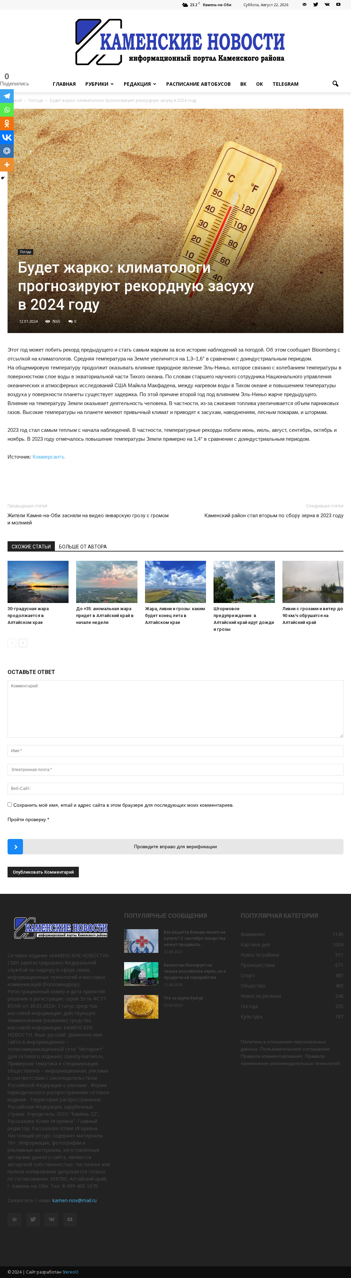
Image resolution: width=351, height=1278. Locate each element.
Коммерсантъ (48, 457)
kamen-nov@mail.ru (74, 1200)
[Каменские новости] (175, 43)
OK (259, 84)
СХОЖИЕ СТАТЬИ (31, 546)
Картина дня (255, 944)
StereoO (70, 1272)
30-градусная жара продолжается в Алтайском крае (28, 615)
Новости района (260, 954)
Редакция (137, 84)
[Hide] (2, 178)
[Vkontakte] (7, 137)
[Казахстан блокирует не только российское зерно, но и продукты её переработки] (141, 974)
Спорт (248, 975)
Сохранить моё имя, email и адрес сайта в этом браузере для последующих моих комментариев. (123, 805)
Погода (25, 251)
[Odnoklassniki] (7, 123)
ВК (243, 84)
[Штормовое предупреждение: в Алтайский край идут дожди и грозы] (244, 582)
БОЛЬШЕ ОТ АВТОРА (83, 546)
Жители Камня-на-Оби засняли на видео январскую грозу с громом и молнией (88, 519)
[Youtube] (338, 5)
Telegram (286, 84)
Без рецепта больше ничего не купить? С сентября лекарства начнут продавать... (195, 938)
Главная (64, 84)
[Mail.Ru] (7, 151)
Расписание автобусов (198, 84)
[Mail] (304, 5)
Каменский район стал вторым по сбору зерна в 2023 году (273, 515)
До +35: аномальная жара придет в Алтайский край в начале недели (105, 615)
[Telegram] (7, 96)
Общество (253, 985)
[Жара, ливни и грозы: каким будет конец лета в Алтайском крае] (175, 582)
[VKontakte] (327, 5)
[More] (7, 164)
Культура (251, 1016)
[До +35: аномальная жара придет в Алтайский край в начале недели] (106, 582)
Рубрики (96, 84)
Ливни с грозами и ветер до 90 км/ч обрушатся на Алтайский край (312, 615)
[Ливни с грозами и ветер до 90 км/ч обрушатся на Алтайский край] (312, 582)
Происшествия (258, 965)
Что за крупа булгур (183, 998)
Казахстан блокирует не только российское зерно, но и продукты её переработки (195, 971)
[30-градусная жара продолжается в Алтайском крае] (38, 582)
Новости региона (261, 996)
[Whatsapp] (7, 110)
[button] (335, 84)
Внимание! (253, 934)
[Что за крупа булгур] (141, 1007)
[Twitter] (316, 5)
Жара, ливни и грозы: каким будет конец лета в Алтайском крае (175, 615)
